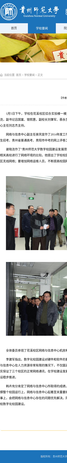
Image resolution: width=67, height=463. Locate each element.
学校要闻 (42, 28)
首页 (14, 28)
